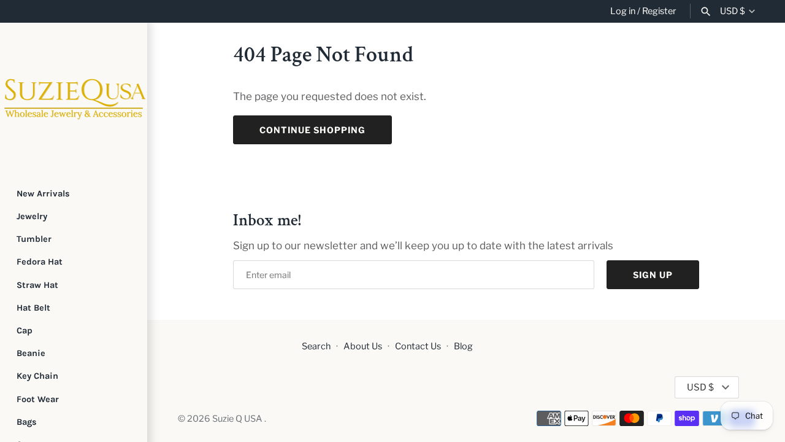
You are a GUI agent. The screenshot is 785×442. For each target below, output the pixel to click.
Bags (27, 422)
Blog (463, 346)
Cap (25, 330)
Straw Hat (37, 285)
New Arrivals (43, 193)
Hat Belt (33, 308)
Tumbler (34, 239)
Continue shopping (312, 130)
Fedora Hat (40, 262)
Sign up (653, 274)
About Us (362, 346)
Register (659, 11)
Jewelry (32, 216)
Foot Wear (38, 399)
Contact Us (418, 346)
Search (316, 346)
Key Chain (37, 376)
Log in (622, 11)
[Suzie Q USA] (73, 96)
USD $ (732, 11)
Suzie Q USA (238, 418)
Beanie (31, 353)
